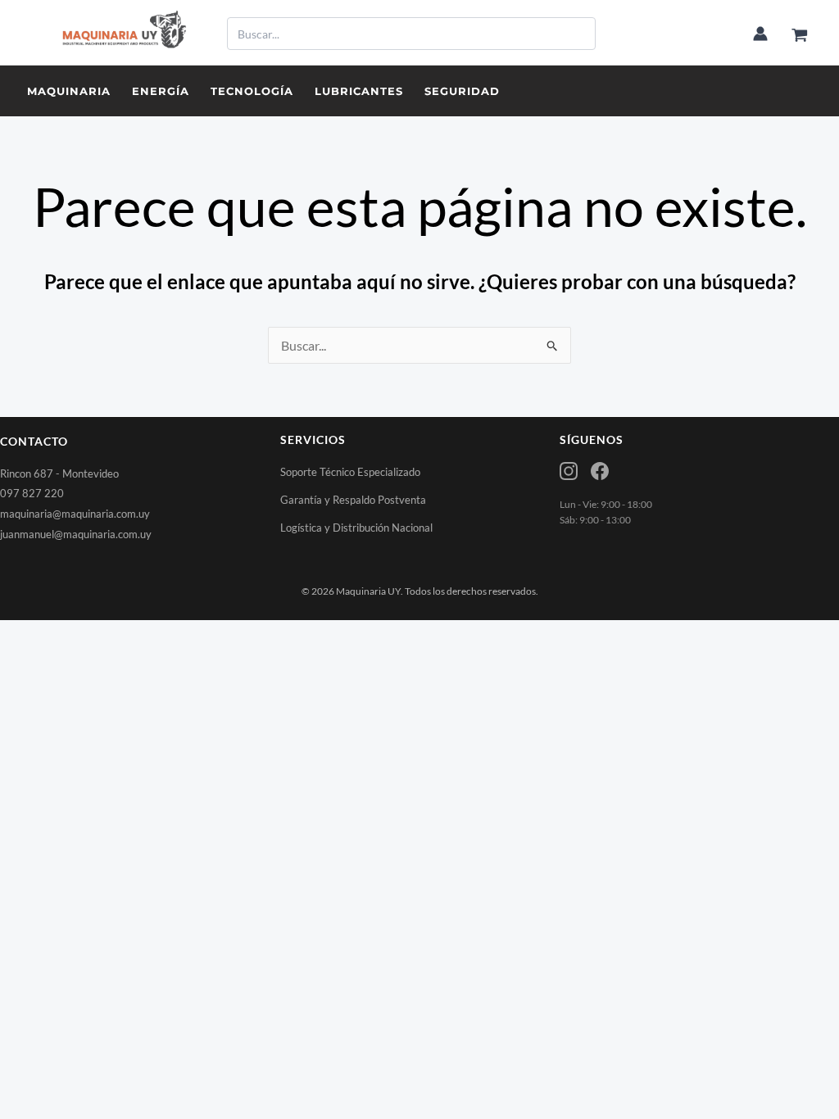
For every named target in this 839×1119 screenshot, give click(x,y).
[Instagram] (569, 471)
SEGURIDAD (462, 90)
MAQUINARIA (69, 90)
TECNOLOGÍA (252, 90)
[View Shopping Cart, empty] (799, 35)
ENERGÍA (160, 90)
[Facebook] (600, 471)
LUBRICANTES (359, 90)
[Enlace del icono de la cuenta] (760, 33)
